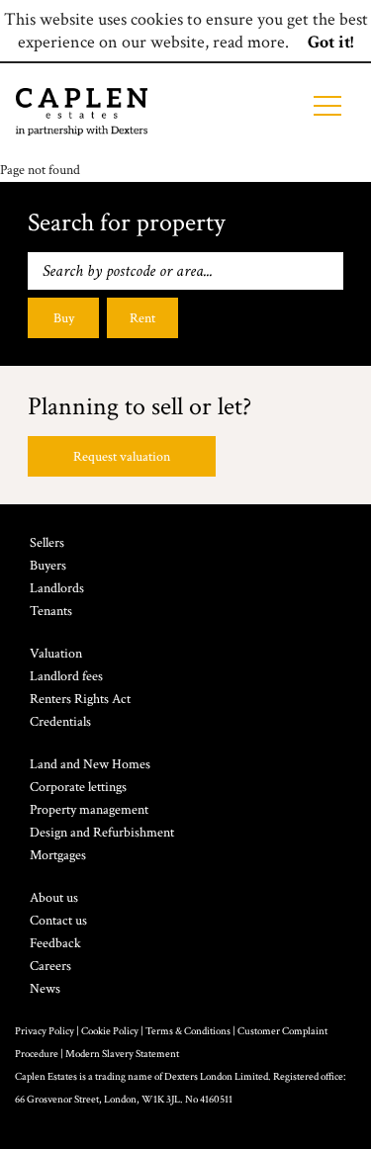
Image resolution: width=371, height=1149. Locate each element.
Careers (50, 966)
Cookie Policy (110, 1031)
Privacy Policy (44, 1031)
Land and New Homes (90, 764)
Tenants (51, 611)
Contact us (58, 920)
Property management (89, 810)
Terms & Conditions (188, 1031)
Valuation (56, 654)
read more (249, 42)
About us (54, 898)
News (45, 989)
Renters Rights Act (80, 699)
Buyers (48, 565)
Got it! (330, 42)
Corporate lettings (78, 787)
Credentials (60, 722)
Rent (142, 318)
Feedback (55, 943)
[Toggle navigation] (327, 106)
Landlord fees (66, 676)
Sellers (47, 543)
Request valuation (121, 457)
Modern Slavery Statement (122, 1054)
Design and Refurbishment (102, 832)
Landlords (57, 588)
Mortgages (58, 855)
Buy (63, 318)
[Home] (81, 111)
